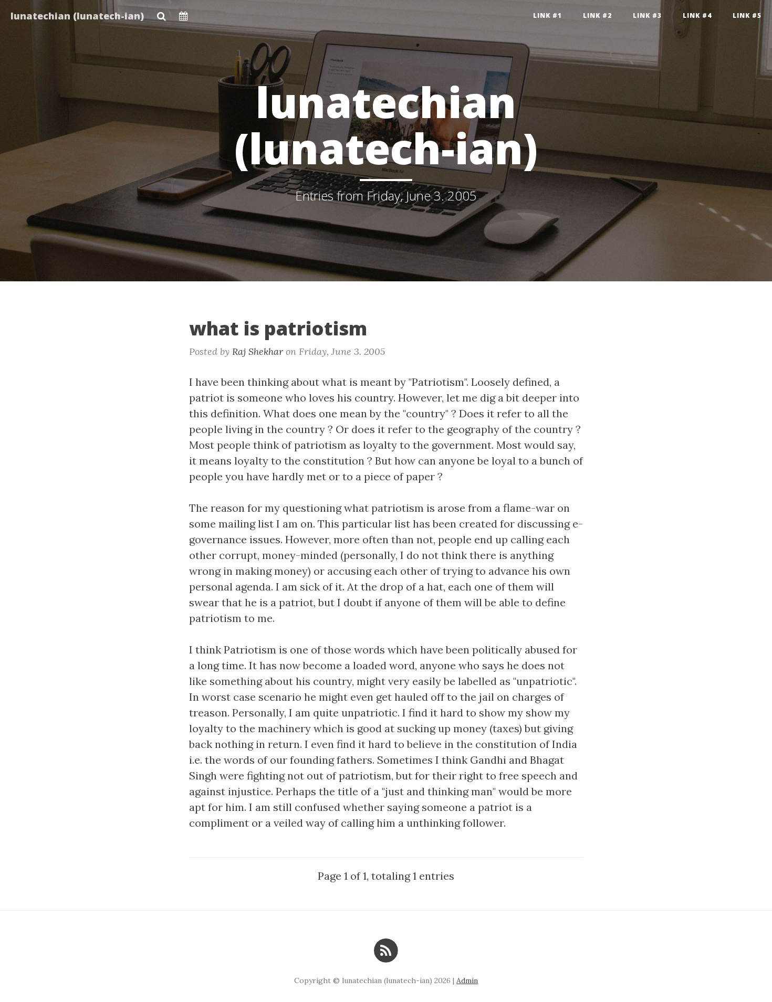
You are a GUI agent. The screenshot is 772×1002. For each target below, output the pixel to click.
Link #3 (647, 15)
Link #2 (597, 15)
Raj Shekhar (257, 351)
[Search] (161, 13)
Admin (467, 980)
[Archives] (184, 13)
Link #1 (547, 15)
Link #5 (747, 15)
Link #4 (697, 15)
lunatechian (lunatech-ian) (77, 15)
